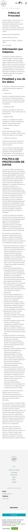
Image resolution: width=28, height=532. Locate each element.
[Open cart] (19, 3)
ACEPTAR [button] (14, 528)
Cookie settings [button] (6, 528)
